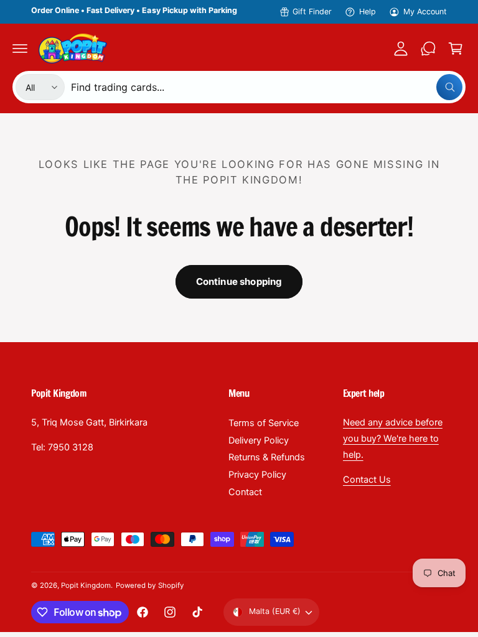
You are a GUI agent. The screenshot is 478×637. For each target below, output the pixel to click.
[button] (20, 48)
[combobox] (267, 87)
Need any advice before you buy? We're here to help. (393, 438)
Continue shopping (239, 281)
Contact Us (367, 479)
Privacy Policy (257, 474)
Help (367, 11)
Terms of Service (263, 423)
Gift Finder (312, 11)
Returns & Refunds (266, 457)
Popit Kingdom (86, 585)
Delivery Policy (258, 440)
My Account (425, 11)
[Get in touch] (428, 48)
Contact (245, 492)
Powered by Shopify (149, 585)
